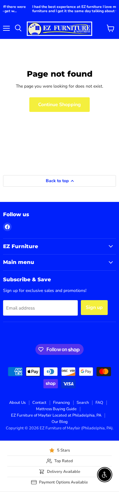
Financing (61, 402)
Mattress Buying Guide (56, 409)
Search (83, 402)
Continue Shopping (59, 104)
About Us (17, 402)
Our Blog (60, 421)
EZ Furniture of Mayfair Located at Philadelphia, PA (56, 415)
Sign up (94, 307)
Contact (39, 402)
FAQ (99, 402)
